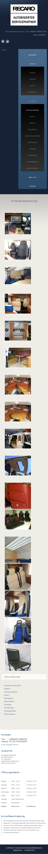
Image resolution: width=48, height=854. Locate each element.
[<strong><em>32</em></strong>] (18, 609)
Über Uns (32, 177)
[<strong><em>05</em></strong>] (18, 359)
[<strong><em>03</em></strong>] (18, 305)
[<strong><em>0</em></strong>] (18, 225)
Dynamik (32, 79)
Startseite (32, 55)
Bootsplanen (32, 129)
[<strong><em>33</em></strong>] (18, 636)
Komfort (32, 73)
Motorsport (32, 92)
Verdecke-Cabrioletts (32, 136)
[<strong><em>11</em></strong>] (18, 501)
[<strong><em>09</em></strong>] (18, 440)
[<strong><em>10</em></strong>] (18, 467)
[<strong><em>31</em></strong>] (18, 582)
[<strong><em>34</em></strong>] (18, 663)
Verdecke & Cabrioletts (12, 685)
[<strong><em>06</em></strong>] (18, 386)
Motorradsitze (32, 142)
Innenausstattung (32, 110)
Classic (32, 85)
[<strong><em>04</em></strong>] (18, 332)
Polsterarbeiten (32, 168)
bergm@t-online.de (12, 744)
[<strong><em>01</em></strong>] (18, 251)
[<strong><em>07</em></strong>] (18, 413)
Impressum (17, 850)
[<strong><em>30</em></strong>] (18, 558)
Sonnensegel (32, 155)
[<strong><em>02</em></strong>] (18, 277)
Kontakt (32, 186)
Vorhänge (32, 149)
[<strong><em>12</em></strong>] (18, 521)
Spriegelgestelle (33, 162)
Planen (32, 116)
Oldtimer (32, 123)
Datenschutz (30, 850)
